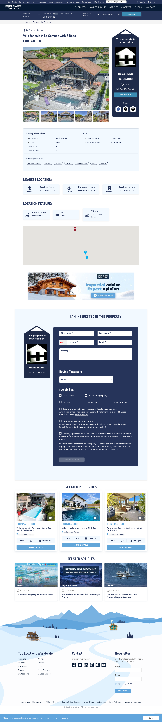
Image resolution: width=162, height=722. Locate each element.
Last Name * (105, 333)
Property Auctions (55, 2)
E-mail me (92, 402)
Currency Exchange (27, 2)
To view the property (97, 396)
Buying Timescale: (71, 371)
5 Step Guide (12, 2)
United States (44, 674)
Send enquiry (125, 95)
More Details (68, 396)
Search (132, 14)
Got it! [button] (151, 718)
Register (142, 2)
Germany (22, 666)
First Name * (67, 333)
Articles (113, 7)
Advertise (101, 702)
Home (27, 22)
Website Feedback (133, 702)
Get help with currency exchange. (78, 421)
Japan (21, 670)
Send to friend (127, 89)
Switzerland (23, 674)
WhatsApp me (120, 402)
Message (65, 351)
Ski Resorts (81, 7)
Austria (41, 659)
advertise (126, 7)
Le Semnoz (46, 22)
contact (150, 7)
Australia (22, 659)
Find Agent (69, 2)
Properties (25, 702)
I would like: (66, 390)
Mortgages (41, 2)
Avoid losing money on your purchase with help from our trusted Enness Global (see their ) (92, 413)
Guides (138, 7)
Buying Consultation (84, 2)
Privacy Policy (88, 702)
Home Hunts (125, 74)
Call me (66, 402)
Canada (21, 663)
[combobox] (31, 15)
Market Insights (98, 7)
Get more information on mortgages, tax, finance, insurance (90, 409)
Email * (102, 342)
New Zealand (44, 670)
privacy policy (81, 415)
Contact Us (37, 702)
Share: (125, 103)
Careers (55, 702)
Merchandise (99, 2)
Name (118, 666)
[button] (85, 253)
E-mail (118, 675)
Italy (40, 666)
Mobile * (74, 342)
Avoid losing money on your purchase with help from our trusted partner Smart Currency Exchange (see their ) (92, 425)
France (36, 22)
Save (127, 85)
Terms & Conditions (70, 702)
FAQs (47, 702)
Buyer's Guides (115, 702)
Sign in (152, 2)
